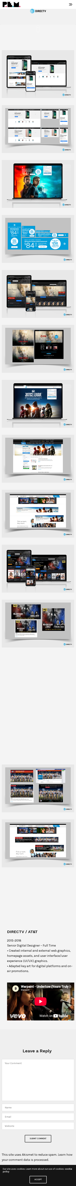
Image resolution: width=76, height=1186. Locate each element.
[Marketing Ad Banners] (38, 239)
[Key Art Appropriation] (38, 184)
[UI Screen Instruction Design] (38, 898)
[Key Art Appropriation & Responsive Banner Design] (38, 294)
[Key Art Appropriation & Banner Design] (38, 349)
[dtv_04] (38, 74)
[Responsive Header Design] (38, 129)
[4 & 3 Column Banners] (38, 678)
